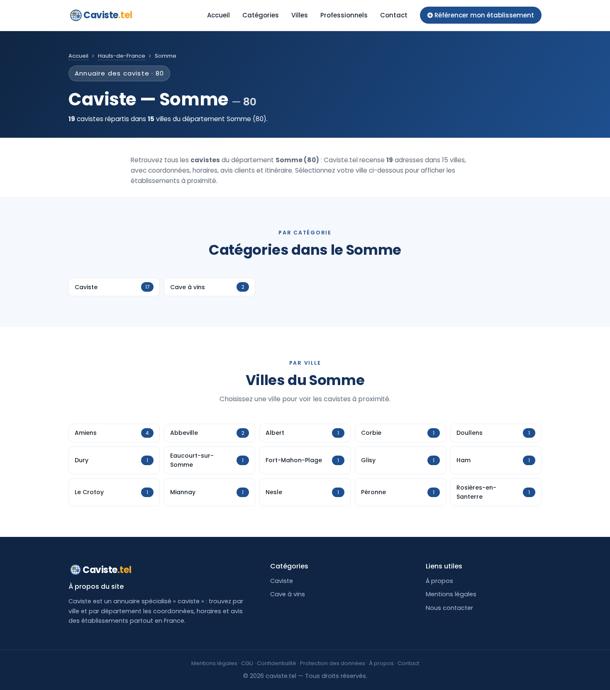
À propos (439, 581)
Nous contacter (449, 608)
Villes (299, 15)
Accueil (218, 15)
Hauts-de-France (121, 56)
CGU (247, 663)
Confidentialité (276, 663)
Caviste (107, 15)
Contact (393, 15)
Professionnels (344, 15)
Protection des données (332, 663)
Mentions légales (451, 594)
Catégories (260, 15)
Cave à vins (287, 594)
